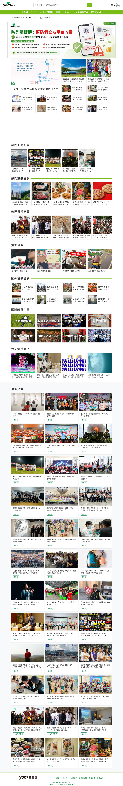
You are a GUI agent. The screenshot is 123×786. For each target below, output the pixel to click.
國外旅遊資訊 (20, 278)
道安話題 (17, 245)
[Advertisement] (61, 128)
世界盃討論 (96, 12)
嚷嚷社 (59, 12)
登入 (113, 5)
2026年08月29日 (17, 18)
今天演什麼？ (20, 349)
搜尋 (67, 12)
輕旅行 (34, 12)
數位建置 (92, 778)
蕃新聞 (25, 12)
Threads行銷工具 (79, 12)
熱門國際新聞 (20, 212)
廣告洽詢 (100, 778)
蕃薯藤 (8, 4)
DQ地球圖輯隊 (46, 12)
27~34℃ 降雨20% (41, 17)
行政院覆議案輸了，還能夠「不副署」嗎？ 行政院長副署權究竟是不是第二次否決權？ (95, 636)
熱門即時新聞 (20, 145)
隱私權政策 (83, 778)
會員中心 (65, 778)
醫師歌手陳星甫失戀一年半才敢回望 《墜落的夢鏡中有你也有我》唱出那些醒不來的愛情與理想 (27, 667)
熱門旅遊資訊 (20, 178)
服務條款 (74, 778)
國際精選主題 (20, 310)
